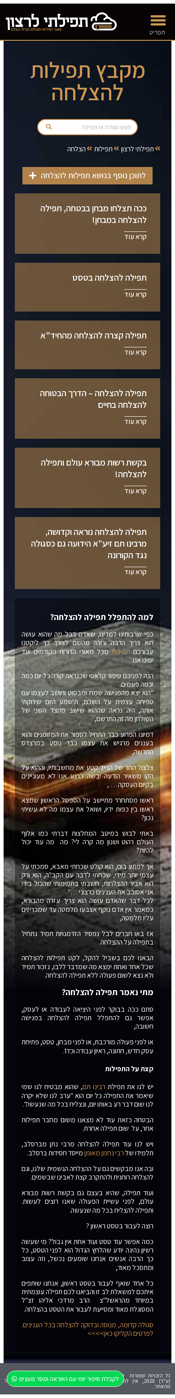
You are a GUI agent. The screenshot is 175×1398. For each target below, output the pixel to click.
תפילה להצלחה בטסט (109, 277)
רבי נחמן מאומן (104, 1153)
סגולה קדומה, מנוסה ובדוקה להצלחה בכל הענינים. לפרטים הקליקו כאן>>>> (87, 1329)
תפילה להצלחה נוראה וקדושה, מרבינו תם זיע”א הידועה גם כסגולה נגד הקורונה (89, 543)
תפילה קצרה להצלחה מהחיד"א (93, 335)
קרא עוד (135, 236)
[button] (158, 20)
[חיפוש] (48, 127)
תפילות (103, 149)
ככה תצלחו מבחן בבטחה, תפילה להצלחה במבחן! (93, 214)
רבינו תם (94, 1086)
